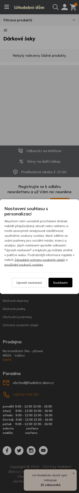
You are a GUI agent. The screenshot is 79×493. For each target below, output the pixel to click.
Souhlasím (60, 282)
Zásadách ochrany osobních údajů (39, 260)
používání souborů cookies (23, 264)
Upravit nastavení (29, 282)
